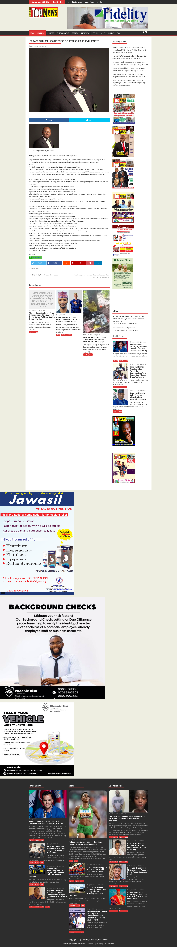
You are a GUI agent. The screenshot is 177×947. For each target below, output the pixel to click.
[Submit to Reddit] (66, 263)
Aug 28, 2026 (135, 364)
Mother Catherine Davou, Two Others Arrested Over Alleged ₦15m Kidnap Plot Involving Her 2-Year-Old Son (42, 300)
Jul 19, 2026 (91, 864)
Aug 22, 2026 (52, 866)
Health (95, 33)
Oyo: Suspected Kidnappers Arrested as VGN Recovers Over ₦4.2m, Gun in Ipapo (95, 2)
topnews (43, 46)
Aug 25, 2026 (132, 865)
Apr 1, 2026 (91, 909)
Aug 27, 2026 (135, 390)
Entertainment (63, 33)
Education (72, 905)
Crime (31, 332)
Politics (51, 33)
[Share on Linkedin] (98, 263)
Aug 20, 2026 (52, 888)
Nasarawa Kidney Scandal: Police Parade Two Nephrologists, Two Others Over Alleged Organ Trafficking (129, 82)
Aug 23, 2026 (132, 890)
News (32, 33)
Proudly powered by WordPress (74, 944)
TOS (118, 33)
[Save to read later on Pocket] (90, 263)
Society (75, 33)
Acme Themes (109, 944)
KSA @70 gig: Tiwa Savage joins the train (44, 275)
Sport (103, 33)
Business (40, 33)
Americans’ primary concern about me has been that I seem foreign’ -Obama (91, 276)
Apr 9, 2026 (91, 885)
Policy (111, 33)
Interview (85, 33)
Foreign (116, 360)
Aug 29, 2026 (34, 310)
